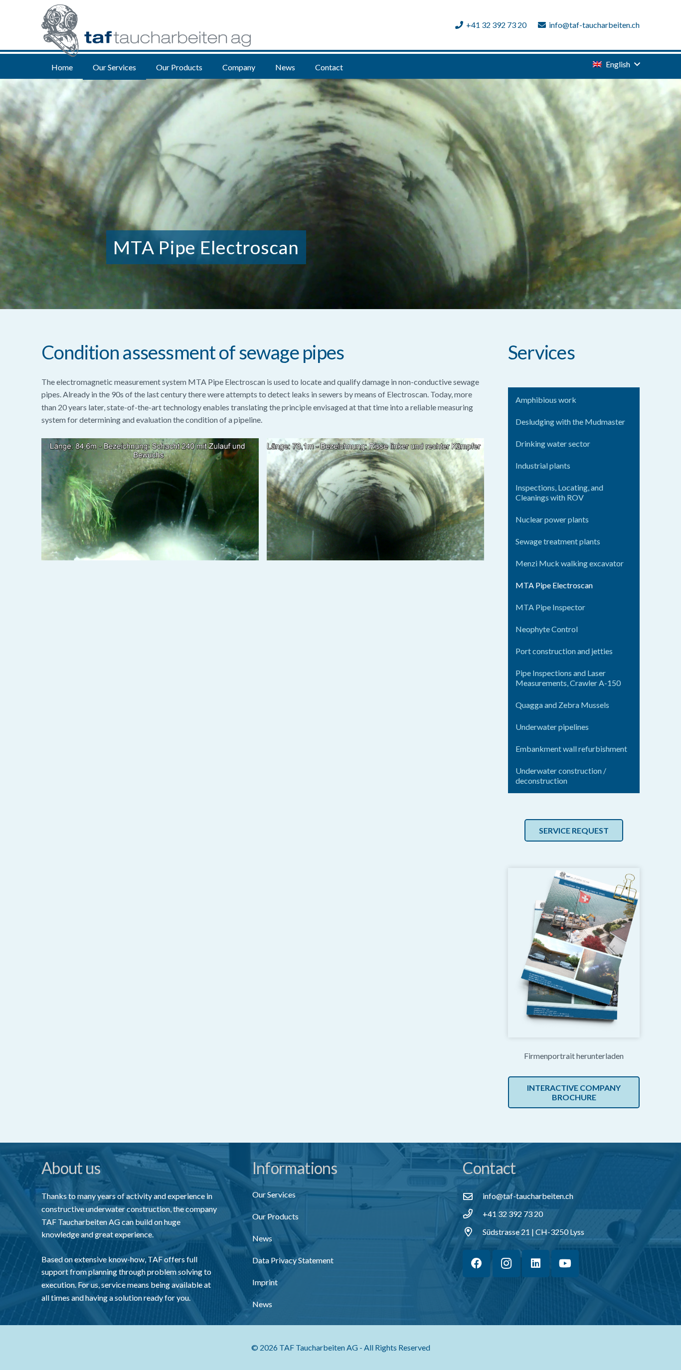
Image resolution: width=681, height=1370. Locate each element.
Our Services (274, 1194)
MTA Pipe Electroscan (554, 585)
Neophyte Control (546, 629)
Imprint (265, 1282)
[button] (143, 67)
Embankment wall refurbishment (571, 748)
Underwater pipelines (552, 726)
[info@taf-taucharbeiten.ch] (473, 1196)
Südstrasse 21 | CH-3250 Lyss (533, 1231)
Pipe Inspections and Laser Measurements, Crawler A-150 (568, 677)
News (262, 1238)
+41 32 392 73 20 (513, 1213)
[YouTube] (565, 1263)
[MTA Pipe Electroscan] (150, 499)
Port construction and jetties (564, 651)
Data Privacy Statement (293, 1260)
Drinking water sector (552, 443)
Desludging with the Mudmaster (570, 421)
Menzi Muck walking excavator (569, 563)
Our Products (275, 1216)
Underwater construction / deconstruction (560, 775)
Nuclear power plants (552, 519)
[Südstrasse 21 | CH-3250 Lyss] (473, 1231)
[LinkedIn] (535, 1263)
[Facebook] (476, 1263)
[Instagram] (506, 1263)
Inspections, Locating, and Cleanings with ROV (559, 492)
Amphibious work (545, 399)
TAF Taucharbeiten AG (318, 1347)
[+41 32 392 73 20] (473, 1213)
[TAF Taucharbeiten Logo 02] (146, 30)
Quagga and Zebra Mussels (562, 704)
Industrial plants (542, 465)
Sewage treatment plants (557, 541)
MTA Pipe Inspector (550, 607)
